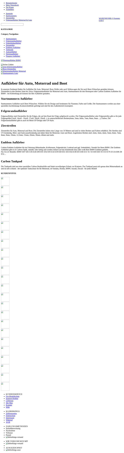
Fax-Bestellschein (12, 396)
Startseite (9, 14)
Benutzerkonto (11, 3)
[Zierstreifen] (8, 69)
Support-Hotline (12, 399)
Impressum (10, 418)
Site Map (9, 403)
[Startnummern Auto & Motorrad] (9, 73)
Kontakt (9, 405)
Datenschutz (10, 416)
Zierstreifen (10, 18)
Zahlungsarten (11, 413)
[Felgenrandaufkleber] (13, 71)
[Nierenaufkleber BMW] (11, 60)
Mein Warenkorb (12, 5)
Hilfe (8, 407)
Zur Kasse (10, 7)
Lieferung (9, 401)
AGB (8, 422)
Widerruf (9, 420)
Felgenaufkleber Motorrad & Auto (19, 20)
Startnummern (11, 16)
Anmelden (10, 9)
